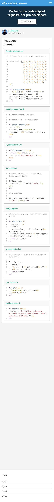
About (4, 491)
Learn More (27, 22)
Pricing (4, 496)
